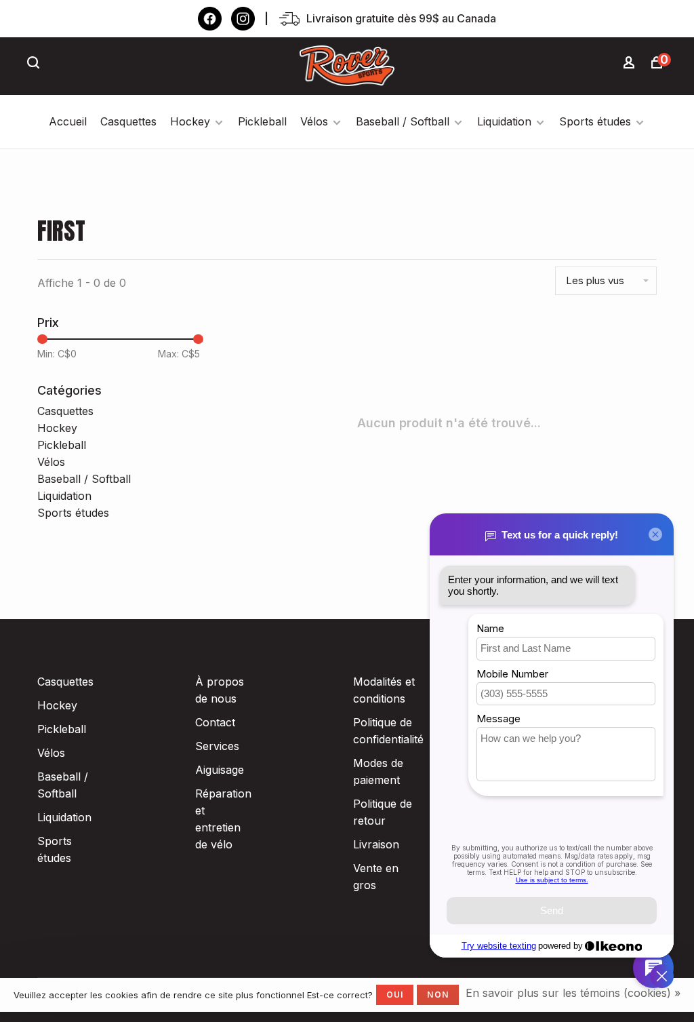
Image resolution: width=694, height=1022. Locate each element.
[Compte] (631, 64)
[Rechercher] (35, 64)
